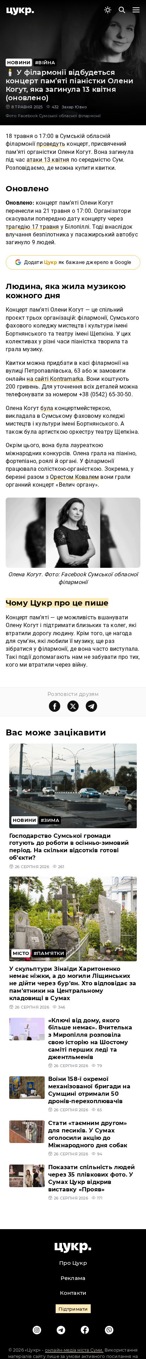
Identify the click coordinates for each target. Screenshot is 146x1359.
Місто (21, 953)
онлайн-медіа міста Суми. (74, 1350)
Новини (18, 62)
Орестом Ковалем (74, 477)
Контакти (73, 1292)
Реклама (73, 1278)
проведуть (50, 143)
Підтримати (73, 1309)
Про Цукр (73, 1262)
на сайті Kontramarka (55, 378)
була (46, 408)
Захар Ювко (74, 106)
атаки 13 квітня (48, 159)
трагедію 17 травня (32, 226)
